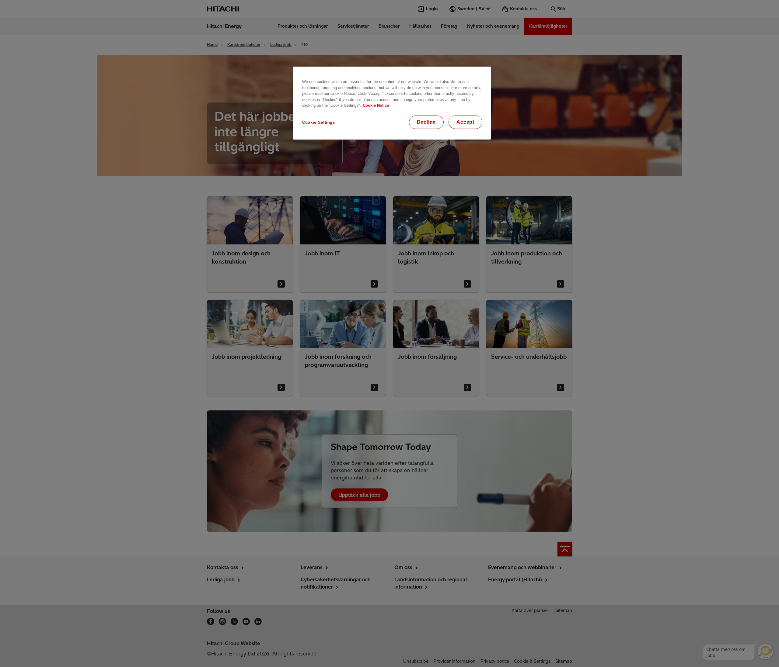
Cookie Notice (376, 105)
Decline (426, 122)
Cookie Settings (318, 122)
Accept (465, 122)
